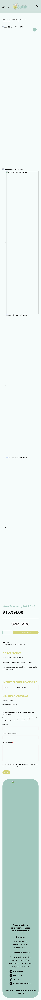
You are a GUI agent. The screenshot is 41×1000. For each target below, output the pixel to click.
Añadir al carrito (26, 632)
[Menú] (3, 6)
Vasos (26, 645)
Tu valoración (7, 743)
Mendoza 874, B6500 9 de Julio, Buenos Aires (20, 944)
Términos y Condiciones (20, 963)
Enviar (6, 772)
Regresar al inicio (20, 966)
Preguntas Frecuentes (20, 957)
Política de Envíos (20, 960)
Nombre (5, 724)
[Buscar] (8, 7)
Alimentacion (18, 645)
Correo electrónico (9, 734)
